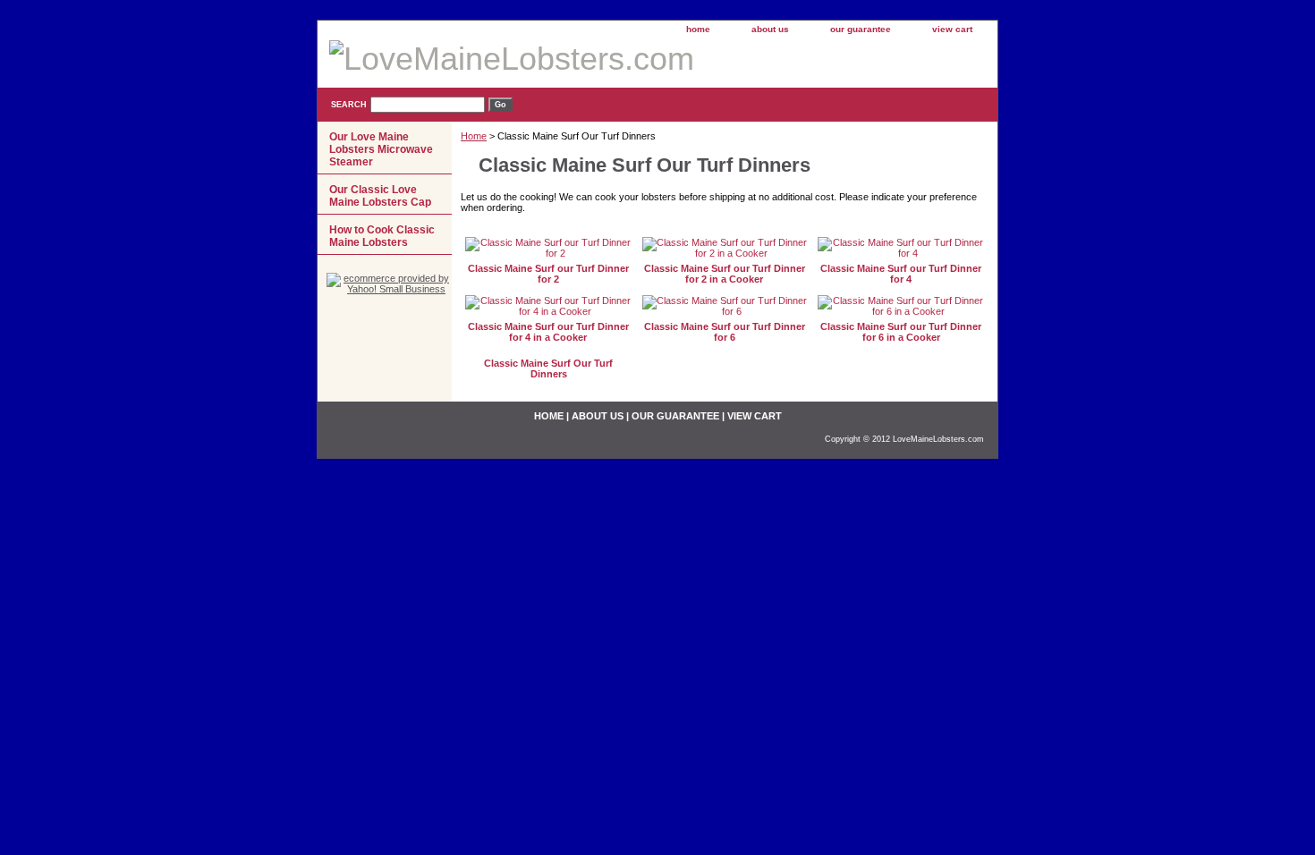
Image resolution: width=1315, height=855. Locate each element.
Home (474, 136)
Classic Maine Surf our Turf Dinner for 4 (900, 273)
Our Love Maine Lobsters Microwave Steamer (381, 149)
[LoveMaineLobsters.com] (541, 61)
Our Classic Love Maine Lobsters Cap (380, 195)
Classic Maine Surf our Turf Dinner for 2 (548, 273)
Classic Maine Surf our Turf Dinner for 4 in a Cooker (548, 332)
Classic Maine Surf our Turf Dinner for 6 (724, 332)
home (698, 29)
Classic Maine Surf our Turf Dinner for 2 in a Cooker (724, 273)
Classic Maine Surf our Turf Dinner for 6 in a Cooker (900, 332)
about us (770, 29)
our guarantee (860, 29)
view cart (952, 29)
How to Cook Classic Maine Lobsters (382, 236)
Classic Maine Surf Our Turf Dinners (548, 368)
